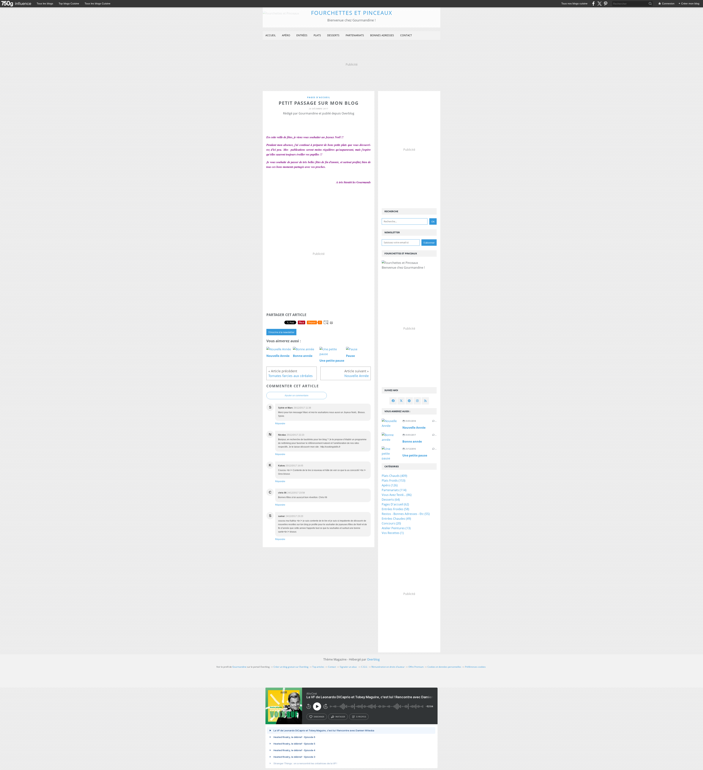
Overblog (373, 659)
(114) (394, 490)
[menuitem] (270, 35)
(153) (393, 480)
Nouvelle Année (413, 428)
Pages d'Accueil (318, 97)
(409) (394, 476)
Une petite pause (414, 455)
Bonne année (412, 441)
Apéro (286, 35)
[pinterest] (605, 3)
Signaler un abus (348, 666)
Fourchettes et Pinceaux (351, 12)
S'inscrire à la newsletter (281, 332)
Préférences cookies (475, 666)
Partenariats (355, 35)
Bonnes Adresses (382, 35)
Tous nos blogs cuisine (574, 3)
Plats (317, 35)
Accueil (270, 35)
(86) (397, 495)
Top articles (318, 666)
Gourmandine (239, 666)
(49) (396, 519)
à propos (361, 717)
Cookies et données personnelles (444, 666)
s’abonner (319, 717)
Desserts (333, 35)
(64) (391, 500)
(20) (391, 523)
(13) (396, 528)
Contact (406, 35)
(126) (390, 485)
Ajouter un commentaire (296, 395)
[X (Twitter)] (599, 3)
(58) (395, 509)
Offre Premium (416, 666)
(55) (406, 514)
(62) (395, 504)
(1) (393, 533)
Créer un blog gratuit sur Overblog (291, 666)
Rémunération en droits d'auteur (388, 666)
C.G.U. (364, 666)
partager (340, 717)
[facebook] (593, 3)
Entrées (301, 35)
